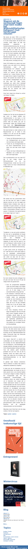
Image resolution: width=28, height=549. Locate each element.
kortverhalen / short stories (10, 537)
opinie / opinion (12, 414)
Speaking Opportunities (8, 11)
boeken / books (7, 531)
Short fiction (6, 14)
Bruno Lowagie (6, 8)
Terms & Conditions (21, 548)
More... (5, 524)
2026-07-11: (6, 513)
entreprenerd (7, 534)
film (4, 535)
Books (4, 12)
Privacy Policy (11, 548)
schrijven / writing (8, 541)
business (5, 533)
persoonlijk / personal (9, 539)
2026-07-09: (6, 516)
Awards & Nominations (8, 9)
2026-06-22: (6, 518)
